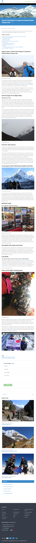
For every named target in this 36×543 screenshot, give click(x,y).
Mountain (3, 357)
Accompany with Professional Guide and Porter (10, 41)
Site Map (26, 517)
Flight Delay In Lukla (6, 38)
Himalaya (8, 357)
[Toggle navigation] (34, 1)
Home (3, 509)
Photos (3, 515)
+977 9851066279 (28, 1)
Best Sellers (4, 512)
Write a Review (4, 517)
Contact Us (4, 518)
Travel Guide (16, 513)
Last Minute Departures (28, 512)
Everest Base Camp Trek (23, 83)
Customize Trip (27, 513)
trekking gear (14, 319)
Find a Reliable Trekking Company (9, 43)
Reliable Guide (4, 42)
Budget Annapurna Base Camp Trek (9, 451)
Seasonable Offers (17, 512)
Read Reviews (27, 515)
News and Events (8, 491)
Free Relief (4, 45)
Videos (15, 515)
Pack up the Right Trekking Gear (7, 48)
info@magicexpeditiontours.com (8, 526)
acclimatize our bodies (25, 260)
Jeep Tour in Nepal (8, 488)
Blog (14, 517)
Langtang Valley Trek (6, 424)
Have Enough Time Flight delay (7, 37)
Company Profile (16, 509)
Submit (8, 385)
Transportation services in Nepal (29, 510)
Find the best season (6, 40)
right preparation (14, 329)
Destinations (4, 513)
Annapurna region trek (8, 484)
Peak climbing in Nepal (8, 493)
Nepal (13, 357)
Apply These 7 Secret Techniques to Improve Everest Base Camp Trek (14, 36)
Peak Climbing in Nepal (6, 477)
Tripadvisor (10, 240)
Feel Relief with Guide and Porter (7, 44)
